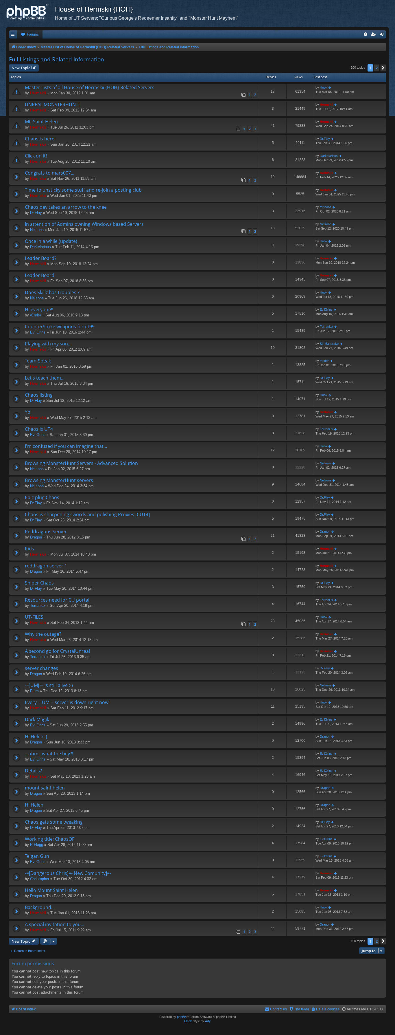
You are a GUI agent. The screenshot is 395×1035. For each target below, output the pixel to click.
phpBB (181, 1016)
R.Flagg (36, 844)
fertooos (325, 207)
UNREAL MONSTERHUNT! (52, 104)
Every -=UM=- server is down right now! (67, 702)
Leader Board (39, 275)
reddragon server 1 (46, 566)
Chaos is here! (40, 138)
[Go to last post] (330, 87)
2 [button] (377, 67)
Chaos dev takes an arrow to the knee (66, 207)
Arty (208, 1021)
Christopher (39, 879)
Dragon (36, 537)
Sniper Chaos (39, 583)
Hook (323, 87)
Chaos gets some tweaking (54, 822)
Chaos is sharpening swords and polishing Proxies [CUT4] (87, 514)
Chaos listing (39, 395)
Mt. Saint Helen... (43, 121)
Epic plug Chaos (42, 497)
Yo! (28, 412)
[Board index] (30, 13)
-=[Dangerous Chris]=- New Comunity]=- (68, 873)
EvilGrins (326, 309)
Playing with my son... (48, 343)
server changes (41, 668)
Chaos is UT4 (39, 429)
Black (188, 1021)
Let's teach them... (44, 378)
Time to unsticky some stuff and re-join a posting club (83, 190)
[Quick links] (13, 35)
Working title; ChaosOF (49, 839)
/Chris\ (35, 315)
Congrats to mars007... (49, 173)
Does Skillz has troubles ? (52, 292)
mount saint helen (45, 788)
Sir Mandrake (329, 343)
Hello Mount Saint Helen (51, 890)
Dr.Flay (325, 138)
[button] (383, 67)
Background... (40, 907)
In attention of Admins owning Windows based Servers (84, 224)
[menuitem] (29, 35)
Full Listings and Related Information (56, 59)
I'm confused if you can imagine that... (66, 446)
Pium (34, 691)
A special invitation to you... (54, 924)
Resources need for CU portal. (58, 600)
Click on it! (36, 156)
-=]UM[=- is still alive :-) (49, 685)
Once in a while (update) (51, 241)
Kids (29, 548)
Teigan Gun (37, 856)
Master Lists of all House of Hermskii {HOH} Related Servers (89, 87)
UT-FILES (34, 617)
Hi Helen (34, 805)
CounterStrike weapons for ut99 (60, 326)
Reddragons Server (46, 531)
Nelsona (37, 230)
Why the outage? (43, 634)
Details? (33, 770)
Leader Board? (40, 258)
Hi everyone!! (39, 309)
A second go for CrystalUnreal (57, 651)
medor (324, 360)
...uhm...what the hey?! (49, 753)
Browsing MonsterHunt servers (59, 480)
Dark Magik (37, 719)
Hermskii (38, 93)
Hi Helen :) (36, 736)
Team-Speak (38, 361)
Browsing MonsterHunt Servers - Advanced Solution (81, 463)
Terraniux (326, 326)
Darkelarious (329, 155)
